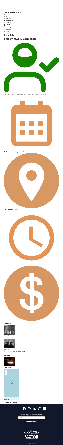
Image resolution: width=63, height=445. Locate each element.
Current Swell (7, 335)
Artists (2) (8, 16)
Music (5, 94)
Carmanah (6, 349)
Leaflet (5, 398)
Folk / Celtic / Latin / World (15, 94)
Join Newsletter (31, 421)
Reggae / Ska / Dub (40, 94)
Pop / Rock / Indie (29, 94)
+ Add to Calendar (23, 152)
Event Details (9, 15)
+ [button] (5, 371)
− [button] (5, 373)
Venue (7, 31)
